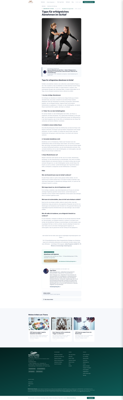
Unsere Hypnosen (50, 2)
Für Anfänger (85, 356)
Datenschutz (30, 383)
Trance (84, 363)
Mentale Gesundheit (58, 354)
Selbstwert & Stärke (58, 362)
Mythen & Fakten (86, 365)
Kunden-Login (78, 2)
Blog (73, 2)
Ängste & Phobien (57, 358)
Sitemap (84, 375)
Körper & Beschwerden (59, 360)
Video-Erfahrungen (87, 373)
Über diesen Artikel (49, 299)
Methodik (68, 2)
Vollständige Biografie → (55, 286)
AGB (29, 385)
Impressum (30, 381)
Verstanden (90, 397)
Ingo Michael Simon (32, 361)
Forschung (85, 360)
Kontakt (70, 365)
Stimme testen (71, 362)
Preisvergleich (86, 369)
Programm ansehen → (51, 261)
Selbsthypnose (86, 362)
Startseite (43, 2)
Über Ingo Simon (60, 2)
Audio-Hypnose (86, 354)
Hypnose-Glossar (72, 360)
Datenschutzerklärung (71, 397)
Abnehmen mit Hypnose (48, 8)
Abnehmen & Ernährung (52, 6)
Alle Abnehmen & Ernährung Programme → (67, 261)
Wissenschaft (85, 358)
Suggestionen (85, 371)
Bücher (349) (71, 358)
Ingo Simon (60, 70)
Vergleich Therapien (87, 367)
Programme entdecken (88, 2)
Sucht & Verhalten (57, 363)
